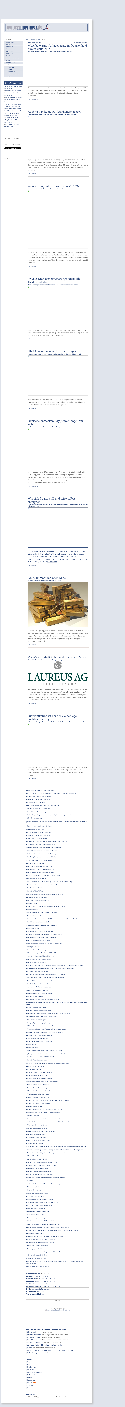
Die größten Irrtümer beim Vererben (38, 940)
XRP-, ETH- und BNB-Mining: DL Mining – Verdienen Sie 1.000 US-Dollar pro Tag (51, 793)
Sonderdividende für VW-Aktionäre (38, 1085)
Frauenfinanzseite (33, 1337)
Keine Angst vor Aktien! (34, 1106)
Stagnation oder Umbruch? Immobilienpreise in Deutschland (46, 974)
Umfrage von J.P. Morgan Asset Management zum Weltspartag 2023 (48, 1013)
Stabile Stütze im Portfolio (35, 863)
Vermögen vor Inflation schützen (37, 1246)
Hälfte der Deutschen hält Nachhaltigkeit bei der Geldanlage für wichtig (49, 882)
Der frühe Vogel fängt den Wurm (37, 1060)
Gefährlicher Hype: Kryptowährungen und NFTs (42, 1162)
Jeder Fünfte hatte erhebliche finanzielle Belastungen (44, 1184)
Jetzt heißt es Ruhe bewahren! (37, 1159)
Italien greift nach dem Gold (36, 802)
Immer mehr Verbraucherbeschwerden (39, 959)
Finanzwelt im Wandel (34, 1190)
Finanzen (10, 65)
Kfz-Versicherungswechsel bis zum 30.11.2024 (41, 953)
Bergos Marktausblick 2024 (35, 996)
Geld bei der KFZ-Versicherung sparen (39, 987)
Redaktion (31, 1380)
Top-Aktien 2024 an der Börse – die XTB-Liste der (42, 925)
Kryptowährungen (33, 1116)
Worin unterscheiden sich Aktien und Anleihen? (42, 1017)
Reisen (8, 60)
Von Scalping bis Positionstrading (37, 888)
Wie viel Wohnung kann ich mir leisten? (39, 981)
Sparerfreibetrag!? (33, 1047)
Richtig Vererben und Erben (35, 829)
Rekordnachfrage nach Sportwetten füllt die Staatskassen (45, 978)
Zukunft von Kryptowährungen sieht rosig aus (41, 1165)
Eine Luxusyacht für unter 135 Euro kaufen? (40, 1221)
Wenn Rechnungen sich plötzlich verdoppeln (41, 1242)
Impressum (31, 1362)
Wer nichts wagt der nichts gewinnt (38, 1218)
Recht (9, 76)
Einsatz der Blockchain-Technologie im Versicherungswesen (46, 1177)
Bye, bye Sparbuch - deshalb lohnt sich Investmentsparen (45, 1032)
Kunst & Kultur (9, 53)
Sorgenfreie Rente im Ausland (36, 878)
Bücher (8, 44)
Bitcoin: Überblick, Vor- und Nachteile (39, 1091)
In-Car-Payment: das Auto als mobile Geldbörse (42, 913)
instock (30, 1348)
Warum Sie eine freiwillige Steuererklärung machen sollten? (46, 1153)
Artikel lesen (34, 42)
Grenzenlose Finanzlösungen (36, 1020)
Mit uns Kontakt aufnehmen (45, 1281)
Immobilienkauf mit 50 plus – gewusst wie (40, 869)
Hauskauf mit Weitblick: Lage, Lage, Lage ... (40, 866)
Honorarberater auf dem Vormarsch (38, 1140)
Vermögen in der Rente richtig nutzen (39, 799)
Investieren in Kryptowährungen (37, 1168)
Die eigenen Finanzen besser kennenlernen (40, 872)
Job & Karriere (11, 71)
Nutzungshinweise (33, 1375)
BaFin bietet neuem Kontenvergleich (39, 900)
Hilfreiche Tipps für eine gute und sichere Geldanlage (43, 1112)
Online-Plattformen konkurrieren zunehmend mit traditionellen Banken (50, 1122)
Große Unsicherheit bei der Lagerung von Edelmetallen (44, 1252)
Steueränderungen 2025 (34, 916)
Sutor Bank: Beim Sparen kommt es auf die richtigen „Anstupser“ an (48, 1227)
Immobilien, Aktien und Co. (35, 1215)
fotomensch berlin (34, 1335)
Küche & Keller (9, 51)
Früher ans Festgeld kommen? (36, 1007)
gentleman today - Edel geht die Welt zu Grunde (44, 1345)
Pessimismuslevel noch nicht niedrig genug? (41, 1131)
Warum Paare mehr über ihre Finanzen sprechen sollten (44, 1109)
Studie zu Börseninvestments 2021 (38, 1266)
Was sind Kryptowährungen (35, 1196)
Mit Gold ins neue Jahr (34, 1069)
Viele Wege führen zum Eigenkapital (38, 1038)
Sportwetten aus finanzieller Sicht (38, 1212)
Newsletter (31, 1370)
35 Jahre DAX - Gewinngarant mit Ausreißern (41, 1026)
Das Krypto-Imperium (34, 947)
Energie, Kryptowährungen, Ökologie (39, 1023)
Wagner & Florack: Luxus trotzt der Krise (39, 1072)
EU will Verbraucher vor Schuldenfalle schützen (42, 851)
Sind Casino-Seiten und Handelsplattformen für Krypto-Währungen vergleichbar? (52, 1230)
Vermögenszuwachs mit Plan (36, 1258)
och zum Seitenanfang (40, 1289)
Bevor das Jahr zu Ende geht (36, 1208)
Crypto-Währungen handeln (36, 1233)
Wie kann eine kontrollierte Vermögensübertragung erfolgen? (46, 1029)
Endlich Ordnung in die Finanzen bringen (40, 1199)
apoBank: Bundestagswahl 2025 (37, 897)
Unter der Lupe (32, 1353)
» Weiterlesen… (33, 99)
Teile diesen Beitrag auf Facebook (47, 1286)
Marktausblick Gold (33, 928)
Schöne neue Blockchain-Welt (36, 1137)
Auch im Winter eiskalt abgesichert (38, 990)
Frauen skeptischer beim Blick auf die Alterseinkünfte (43, 1119)
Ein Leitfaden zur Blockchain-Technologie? (40, 1174)
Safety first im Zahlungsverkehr (37, 838)
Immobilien (12, 67)
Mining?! (30, 1181)
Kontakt (30, 1364)
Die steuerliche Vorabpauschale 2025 (38, 809)
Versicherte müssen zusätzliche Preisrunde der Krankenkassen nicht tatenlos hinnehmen (55, 965)
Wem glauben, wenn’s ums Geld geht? (39, 796)
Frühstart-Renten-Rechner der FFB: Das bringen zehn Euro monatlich (49, 854)
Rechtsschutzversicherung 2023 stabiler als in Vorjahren (44, 943)
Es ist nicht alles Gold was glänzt (37, 1193)
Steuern (11, 69)
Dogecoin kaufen (32, 903)
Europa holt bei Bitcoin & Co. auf (37, 1128)
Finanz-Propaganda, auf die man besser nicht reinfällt (44, 875)
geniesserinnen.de (33, 1342)
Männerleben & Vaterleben (12, 58)
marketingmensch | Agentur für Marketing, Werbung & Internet (50, 1350)
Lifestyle (8, 56)
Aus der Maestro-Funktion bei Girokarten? (40, 1035)
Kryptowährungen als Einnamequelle (39, 1171)
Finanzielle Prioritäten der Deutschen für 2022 (41, 1205)
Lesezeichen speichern (46, 1279)
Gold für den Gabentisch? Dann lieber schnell (41, 956)
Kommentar (9, 49)
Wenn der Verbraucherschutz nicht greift (40, 1041)
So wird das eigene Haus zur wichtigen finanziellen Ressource (46, 885)
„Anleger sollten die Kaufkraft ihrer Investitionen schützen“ (46, 1054)
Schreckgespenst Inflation (35, 1249)
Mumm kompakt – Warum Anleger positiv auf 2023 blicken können (48, 1063)
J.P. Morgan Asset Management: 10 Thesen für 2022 (43, 1202)
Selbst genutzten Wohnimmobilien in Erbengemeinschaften (46, 906)
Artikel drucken (42, 1276)
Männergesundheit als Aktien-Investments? (41, 1239)
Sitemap (30, 1385)
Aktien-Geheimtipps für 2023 (36, 1066)
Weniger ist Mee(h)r (11, 118)
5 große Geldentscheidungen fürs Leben (39, 826)
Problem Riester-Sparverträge (37, 950)
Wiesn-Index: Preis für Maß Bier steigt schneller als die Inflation (47, 841)
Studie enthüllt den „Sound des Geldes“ (39, 832)
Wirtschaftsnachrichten (13, 74)
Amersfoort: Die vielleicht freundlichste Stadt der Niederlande (12, 93)
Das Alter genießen (33, 909)
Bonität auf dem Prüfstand (35, 891)
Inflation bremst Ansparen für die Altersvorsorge (42, 1082)
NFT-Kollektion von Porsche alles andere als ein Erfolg (44, 1051)
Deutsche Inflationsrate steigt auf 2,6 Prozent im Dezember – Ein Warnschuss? (52, 919)
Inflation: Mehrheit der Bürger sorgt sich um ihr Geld (43, 1224)
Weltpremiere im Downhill (13, 97)
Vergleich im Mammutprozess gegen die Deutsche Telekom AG (46, 1236)
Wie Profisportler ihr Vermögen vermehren (40, 860)
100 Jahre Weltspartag (34, 818)
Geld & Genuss (32, 1340)
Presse (29, 1377)
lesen (35, 1294)
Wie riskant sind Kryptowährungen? (38, 1125)
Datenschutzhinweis (34, 1372)
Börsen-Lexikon (32, 1332)
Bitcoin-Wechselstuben (34, 1156)
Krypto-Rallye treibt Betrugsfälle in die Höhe (41, 937)
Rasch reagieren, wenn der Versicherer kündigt (41, 857)
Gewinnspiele (9, 46)
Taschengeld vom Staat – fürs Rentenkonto (41, 844)
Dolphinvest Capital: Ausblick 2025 (38, 922)
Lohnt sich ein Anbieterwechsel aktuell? (39, 1078)
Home (27, 39)
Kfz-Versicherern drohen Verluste (37, 962)
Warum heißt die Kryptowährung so (38, 1103)
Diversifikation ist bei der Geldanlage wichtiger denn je (44, 848)
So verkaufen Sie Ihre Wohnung (37, 1088)
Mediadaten (31, 1367)
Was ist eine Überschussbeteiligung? (38, 1094)
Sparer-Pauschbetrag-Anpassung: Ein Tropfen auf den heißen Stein (48, 1100)
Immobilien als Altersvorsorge (37, 812)
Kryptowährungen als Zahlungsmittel (39, 1010)
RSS (28, 1383)
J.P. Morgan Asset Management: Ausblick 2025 (41, 931)
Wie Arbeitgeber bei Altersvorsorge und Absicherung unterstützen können (50, 968)
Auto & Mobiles (10, 42)
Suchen (29, 1388)
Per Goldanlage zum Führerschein (37, 984)
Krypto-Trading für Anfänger (36, 1134)
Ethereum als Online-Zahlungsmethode (39, 993)
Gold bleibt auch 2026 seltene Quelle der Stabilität (43, 805)
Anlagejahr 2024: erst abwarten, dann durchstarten (43, 999)
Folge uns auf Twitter (41, 1284)
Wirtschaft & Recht (35, 39)
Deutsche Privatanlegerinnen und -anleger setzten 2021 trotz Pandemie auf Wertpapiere (55, 1150)
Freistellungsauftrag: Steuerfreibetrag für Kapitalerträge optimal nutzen (50, 815)
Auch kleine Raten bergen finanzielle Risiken (41, 790)
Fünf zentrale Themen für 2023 (37, 1075)
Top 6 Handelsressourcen (35, 1143)
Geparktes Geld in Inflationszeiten (38, 1097)
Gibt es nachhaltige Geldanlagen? (37, 1255)
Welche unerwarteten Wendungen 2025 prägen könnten (44, 934)
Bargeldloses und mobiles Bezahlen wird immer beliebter (45, 894)
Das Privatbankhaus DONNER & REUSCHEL (40, 1057)
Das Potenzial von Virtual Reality (37, 971)
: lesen (35, 1291)
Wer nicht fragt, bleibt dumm (36, 1187)
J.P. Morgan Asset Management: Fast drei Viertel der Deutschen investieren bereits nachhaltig (56, 1147)
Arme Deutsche (32, 1044)
